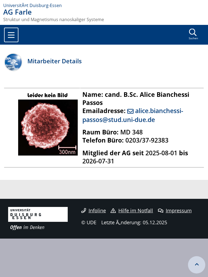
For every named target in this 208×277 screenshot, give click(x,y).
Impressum (179, 210)
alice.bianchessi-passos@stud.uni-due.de (132, 115)
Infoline (97, 210)
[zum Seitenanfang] (196, 264)
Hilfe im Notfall (135, 210)
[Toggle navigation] (11, 35)
